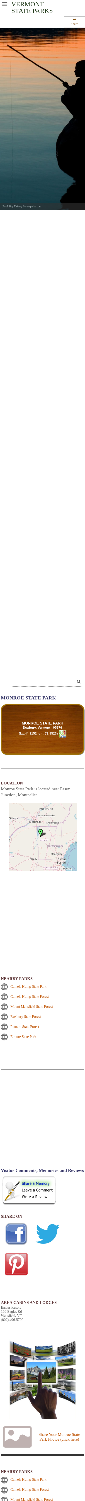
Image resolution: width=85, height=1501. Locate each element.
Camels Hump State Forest (29, 996)
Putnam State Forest (24, 1027)
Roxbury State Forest (25, 1017)
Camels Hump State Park (28, 986)
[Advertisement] (36, 668)
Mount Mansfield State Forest (31, 1006)
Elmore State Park (23, 1037)
